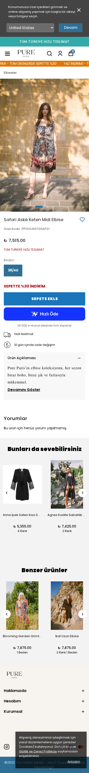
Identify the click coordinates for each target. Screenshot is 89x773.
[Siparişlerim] (60, 53)
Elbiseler (10, 72)
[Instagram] (6, 747)
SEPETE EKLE (44, 298)
